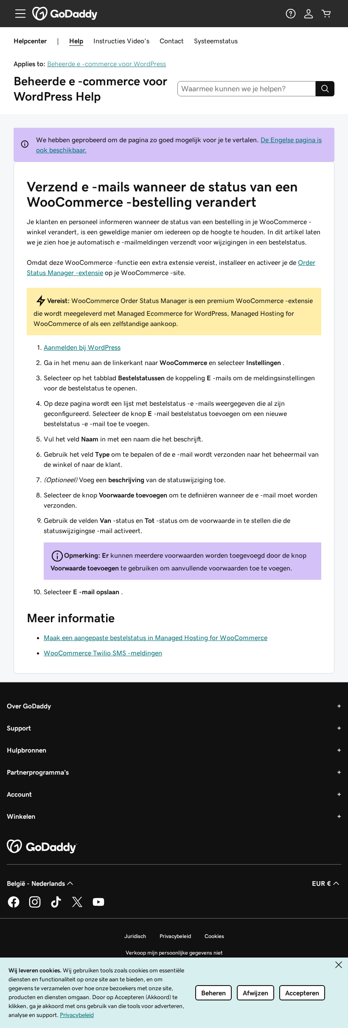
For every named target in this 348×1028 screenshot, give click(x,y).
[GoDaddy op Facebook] (13, 906)
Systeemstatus (216, 40)
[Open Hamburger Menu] (17, 13)
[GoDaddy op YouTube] (98, 906)
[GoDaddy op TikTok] (56, 906)
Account (19, 794)
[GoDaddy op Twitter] (77, 906)
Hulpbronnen (26, 750)
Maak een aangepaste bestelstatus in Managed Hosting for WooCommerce (155, 637)
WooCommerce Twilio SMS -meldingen (103, 652)
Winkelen (21, 816)
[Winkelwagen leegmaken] (326, 14)
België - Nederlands (36, 883)
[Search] (325, 88)
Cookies (214, 936)
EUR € (321, 883)
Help (76, 40)
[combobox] (246, 89)
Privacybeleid (175, 936)
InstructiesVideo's (121, 40)
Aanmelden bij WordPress (82, 347)
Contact (172, 40)
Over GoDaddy (29, 705)
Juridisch (135, 936)
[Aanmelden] (308, 14)
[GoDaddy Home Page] (42, 847)
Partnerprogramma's (38, 772)
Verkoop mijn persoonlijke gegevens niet (174, 952)
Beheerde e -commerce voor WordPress (106, 63)
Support (19, 728)
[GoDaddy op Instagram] (35, 906)
